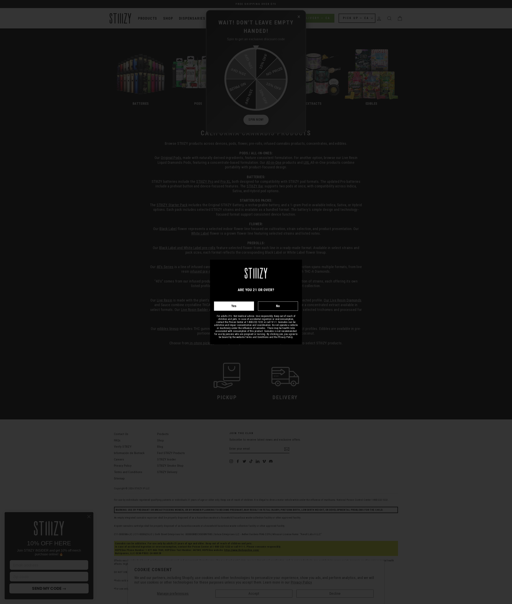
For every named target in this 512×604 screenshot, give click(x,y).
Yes (233, 306)
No (278, 306)
